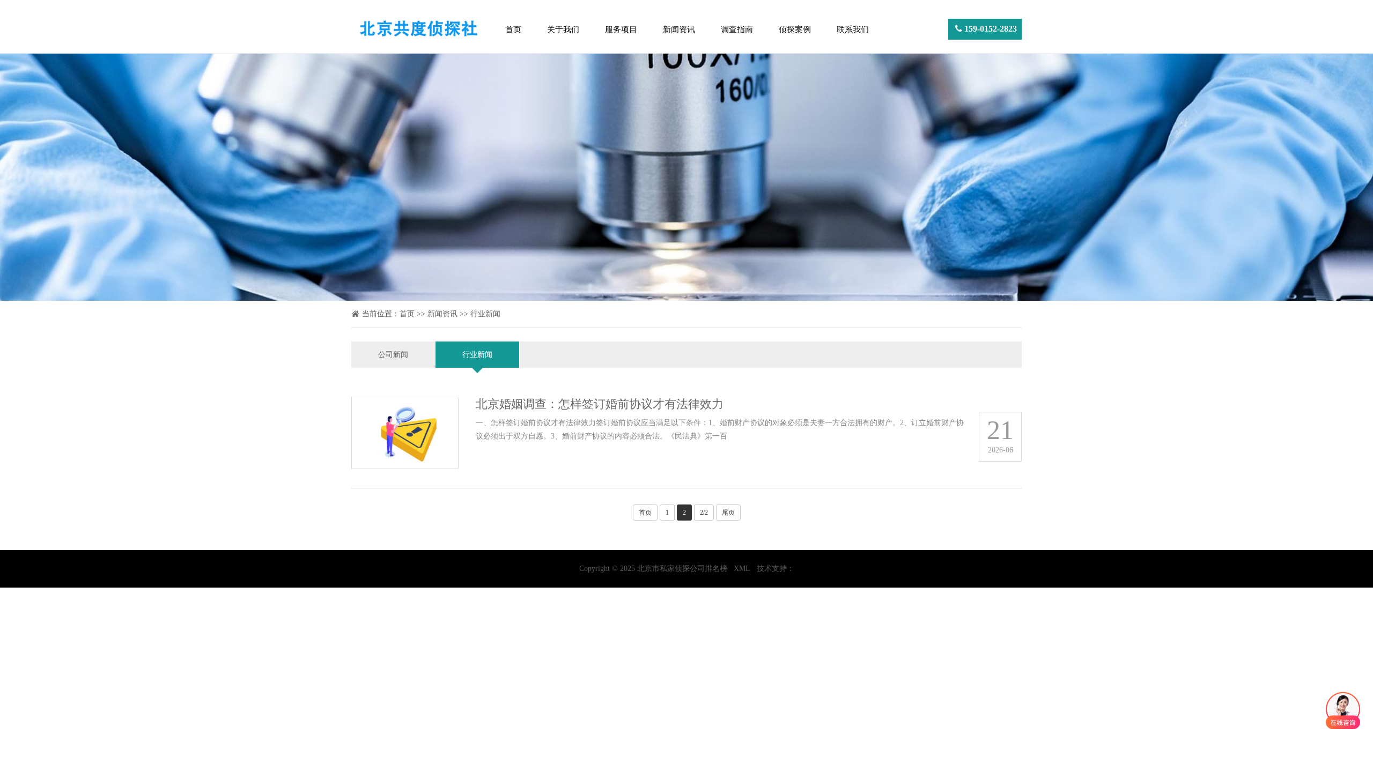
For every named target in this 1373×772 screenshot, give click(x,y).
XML (742, 569)
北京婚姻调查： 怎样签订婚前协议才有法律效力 (600, 404)
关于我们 (563, 29)
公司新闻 (393, 355)
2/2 (704, 512)
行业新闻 (485, 314)
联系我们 (853, 29)
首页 (513, 29)
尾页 (728, 512)
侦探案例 (795, 29)
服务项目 (621, 29)
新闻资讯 (679, 29)
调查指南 (737, 29)
